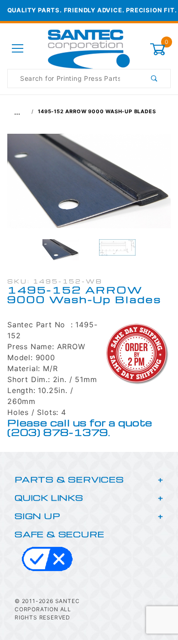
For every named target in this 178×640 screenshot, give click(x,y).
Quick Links (49, 497)
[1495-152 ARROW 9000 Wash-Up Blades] (89, 185)
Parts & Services (69, 479)
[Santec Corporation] (89, 48)
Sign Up (37, 515)
